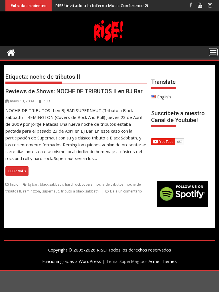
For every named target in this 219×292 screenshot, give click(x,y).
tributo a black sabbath (80, 191)
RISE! (46, 101)
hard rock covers (78, 184)
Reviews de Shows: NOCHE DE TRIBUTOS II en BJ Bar (74, 91)
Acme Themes (163, 261)
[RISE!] (109, 42)
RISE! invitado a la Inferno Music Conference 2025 (104, 5)
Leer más (17, 171)
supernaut (50, 191)
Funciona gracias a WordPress (71, 261)
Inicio (14, 184)
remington (31, 191)
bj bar (33, 184)
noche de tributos (109, 184)
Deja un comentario (126, 191)
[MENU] (213, 52)
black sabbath (51, 184)
